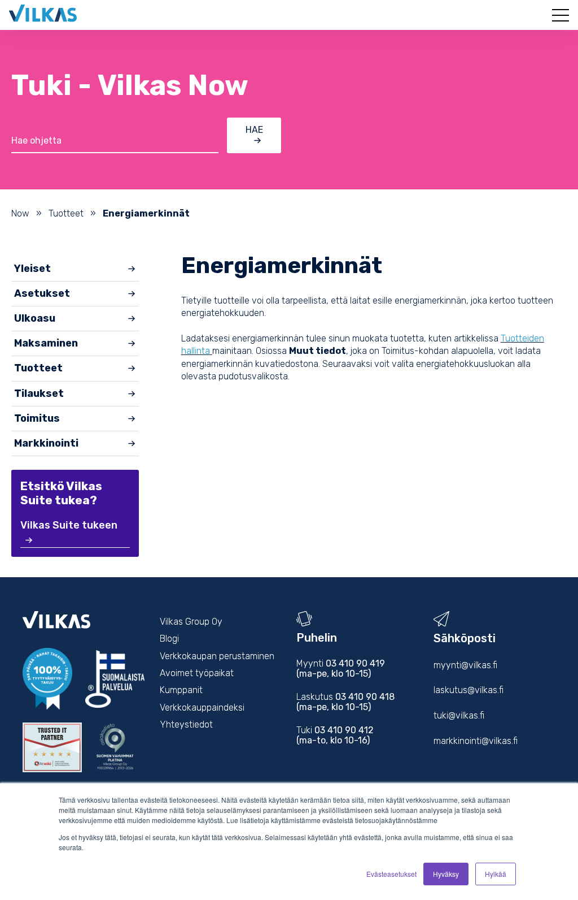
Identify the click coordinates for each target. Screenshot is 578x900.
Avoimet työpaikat (197, 673)
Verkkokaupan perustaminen (217, 656)
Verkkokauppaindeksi (202, 707)
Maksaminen (46, 343)
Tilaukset (39, 393)
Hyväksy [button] (446, 874)
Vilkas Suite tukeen (68, 525)
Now (20, 213)
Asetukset (42, 293)
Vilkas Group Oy (191, 621)
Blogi (169, 638)
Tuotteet (66, 213)
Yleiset (32, 268)
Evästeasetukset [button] (391, 874)
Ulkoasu (34, 318)
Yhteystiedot (186, 724)
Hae (254, 129)
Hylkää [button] (495, 874)
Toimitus (37, 418)
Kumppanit (181, 690)
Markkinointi (46, 443)
